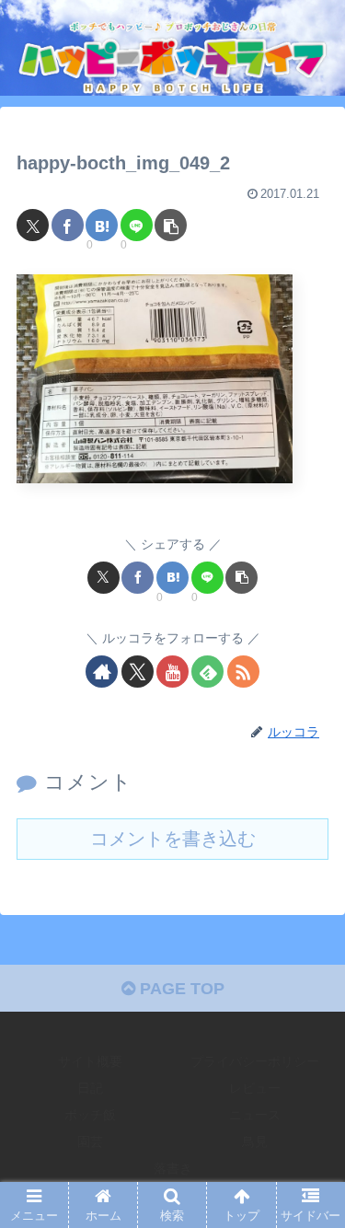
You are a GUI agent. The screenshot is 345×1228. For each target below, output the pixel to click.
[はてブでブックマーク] (102, 225)
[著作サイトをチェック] (102, 671)
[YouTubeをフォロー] (172, 671)
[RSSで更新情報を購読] (243, 671)
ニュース (255, 1114)
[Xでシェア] (33, 225)
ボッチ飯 (90, 1114)
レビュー (255, 1088)
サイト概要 (90, 1061)
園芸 (90, 1141)
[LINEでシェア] (137, 225)
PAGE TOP (179, 988)
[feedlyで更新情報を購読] (207, 671)
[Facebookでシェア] (68, 225)
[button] (171, 225)
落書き (173, 1168)
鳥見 (255, 1141)
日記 (90, 1088)
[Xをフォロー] (137, 671)
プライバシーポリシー (254, 1061)
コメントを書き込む (173, 838)
